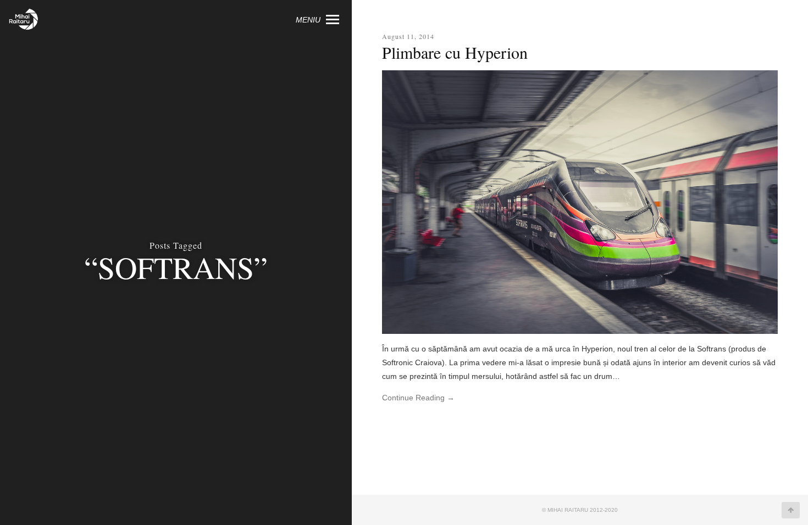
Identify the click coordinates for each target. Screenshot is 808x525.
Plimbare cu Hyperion (455, 52)
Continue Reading (418, 397)
